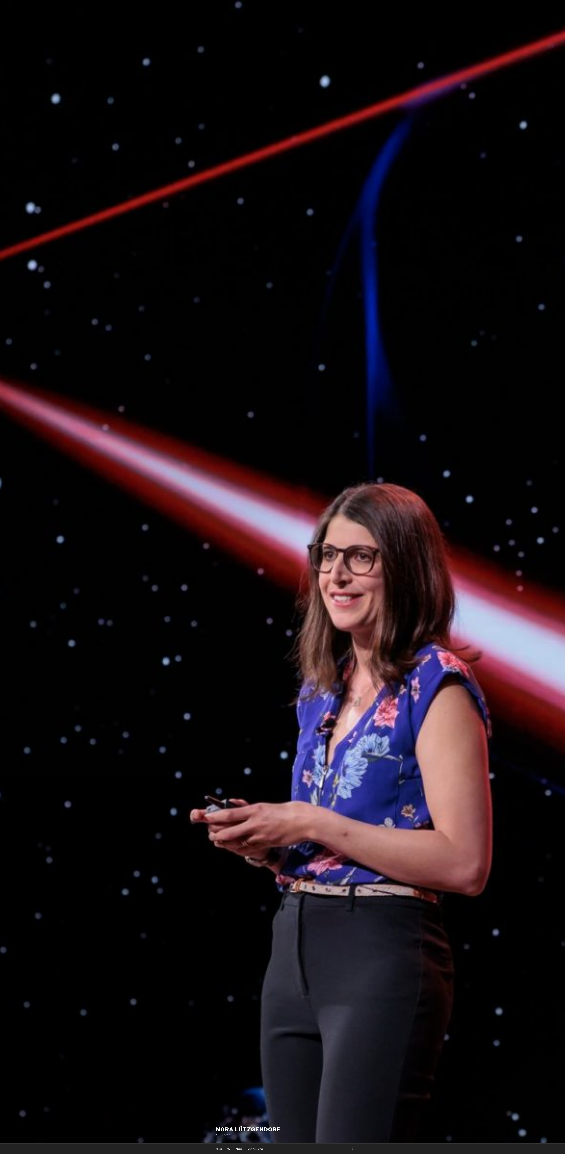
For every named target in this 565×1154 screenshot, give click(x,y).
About (219, 1149)
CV (228, 1149)
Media (239, 1149)
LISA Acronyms (255, 1149)
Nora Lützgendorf (248, 1129)
